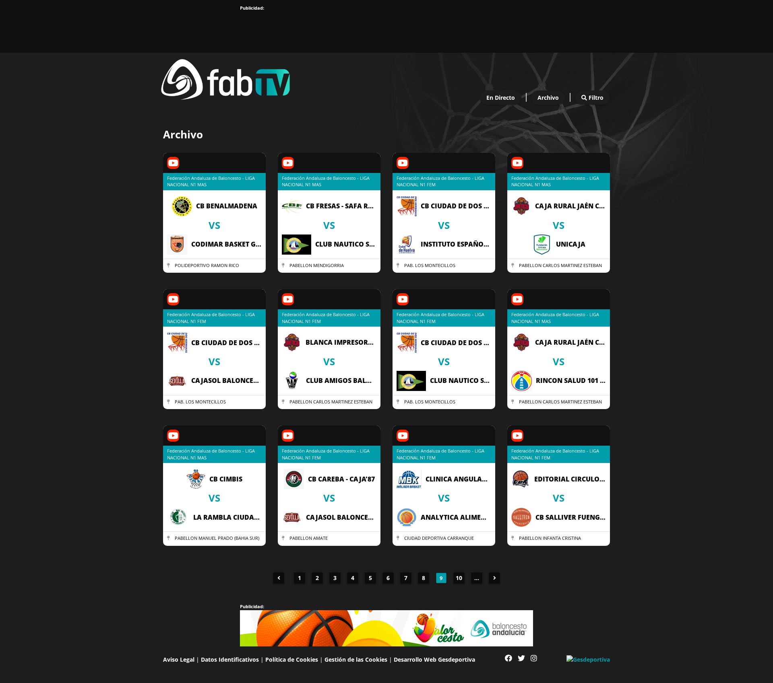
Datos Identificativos (230, 659)
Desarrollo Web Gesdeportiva (434, 659)
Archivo (548, 97)
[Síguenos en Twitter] (521, 658)
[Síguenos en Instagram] (534, 658)
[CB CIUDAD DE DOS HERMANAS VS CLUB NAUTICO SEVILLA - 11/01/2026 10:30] (444, 409)
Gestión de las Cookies (355, 659)
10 (459, 578)
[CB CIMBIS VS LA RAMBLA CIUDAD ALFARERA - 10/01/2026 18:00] (214, 546)
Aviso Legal (178, 659)
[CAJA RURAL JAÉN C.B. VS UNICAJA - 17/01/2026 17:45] (558, 273)
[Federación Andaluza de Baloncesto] (225, 77)
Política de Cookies (291, 659)
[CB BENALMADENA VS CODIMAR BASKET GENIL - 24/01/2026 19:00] (214, 273)
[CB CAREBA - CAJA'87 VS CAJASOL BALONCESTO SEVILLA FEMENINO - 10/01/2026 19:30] (329, 546)
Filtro (595, 97)
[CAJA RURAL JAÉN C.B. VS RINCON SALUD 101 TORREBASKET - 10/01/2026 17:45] (558, 409)
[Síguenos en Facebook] (508, 658)
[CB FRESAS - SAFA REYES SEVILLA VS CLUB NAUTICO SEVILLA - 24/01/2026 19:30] (329, 273)
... (476, 578)
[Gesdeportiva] (588, 658)
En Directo (500, 97)
